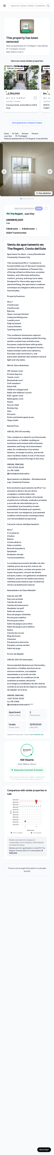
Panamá (17, 101)
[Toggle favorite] (35, 98)
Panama (25, 133)
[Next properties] (47, 91)
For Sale (15, 133)
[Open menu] (4, 5)
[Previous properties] (6, 91)
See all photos (45, 193)
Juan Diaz (8, 136)
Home (6, 133)
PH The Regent (15, 213)
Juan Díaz (9, 101)
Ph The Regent (21, 136)
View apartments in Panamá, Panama (27, 123)
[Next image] (49, 171)
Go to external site (36, 734)
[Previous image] (4, 171)
